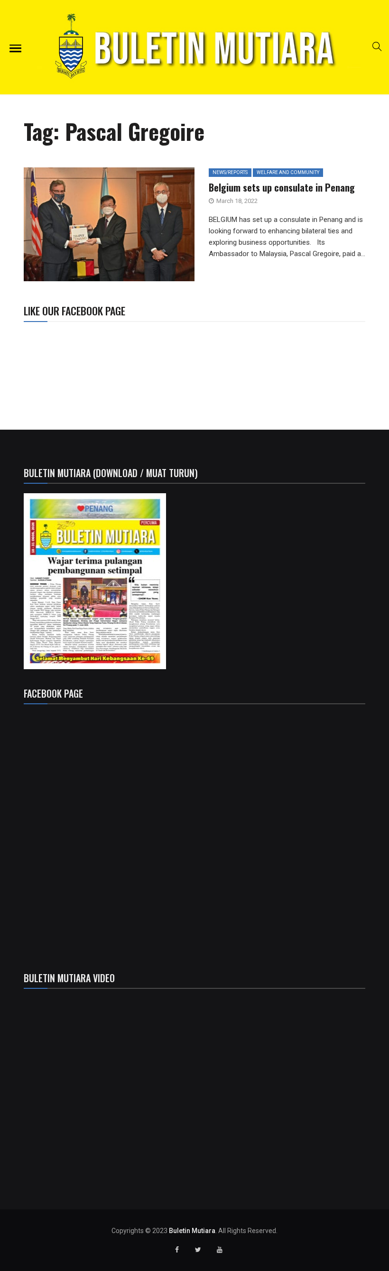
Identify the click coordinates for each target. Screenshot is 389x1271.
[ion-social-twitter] (198, 1250)
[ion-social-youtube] (220, 1250)
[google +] (116, 227)
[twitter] (95, 227)
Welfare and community (288, 172)
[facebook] (70, 227)
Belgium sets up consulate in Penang (282, 187)
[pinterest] (160, 227)
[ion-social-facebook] (177, 1250)
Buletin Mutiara (192, 1230)
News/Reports (230, 172)
